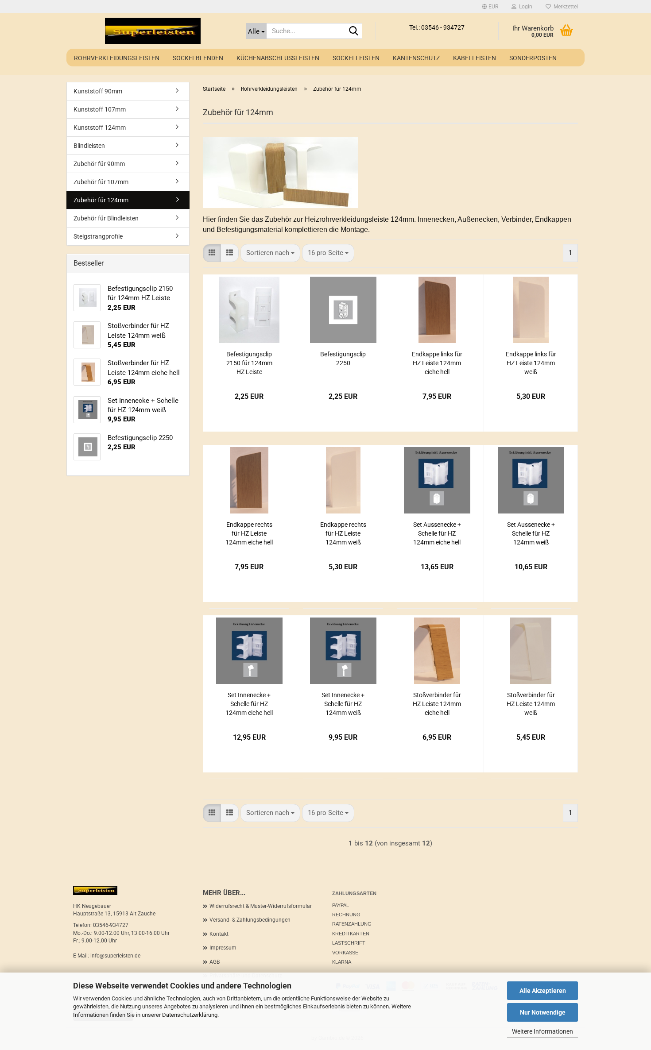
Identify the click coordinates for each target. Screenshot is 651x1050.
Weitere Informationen (542, 1031)
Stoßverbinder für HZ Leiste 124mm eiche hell (437, 703)
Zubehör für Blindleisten (106, 218)
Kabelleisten (474, 58)
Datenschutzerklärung (189, 1014)
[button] (490, 6)
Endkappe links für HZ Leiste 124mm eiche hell (437, 363)
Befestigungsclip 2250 (343, 359)
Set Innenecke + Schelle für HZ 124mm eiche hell (249, 703)
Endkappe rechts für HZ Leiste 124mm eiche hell (249, 533)
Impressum (222, 948)
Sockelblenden (198, 58)
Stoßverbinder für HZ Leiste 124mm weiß (531, 703)
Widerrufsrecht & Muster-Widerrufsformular (260, 906)
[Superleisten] (152, 31)
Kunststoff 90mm (98, 91)
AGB (214, 962)
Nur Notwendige (543, 1012)
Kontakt (219, 934)
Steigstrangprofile (98, 236)
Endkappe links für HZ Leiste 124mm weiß (531, 363)
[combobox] (270, 253)
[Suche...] (353, 31)
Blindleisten (89, 145)
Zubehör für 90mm (99, 163)
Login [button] (524, 7)
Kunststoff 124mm (100, 127)
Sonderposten (533, 58)
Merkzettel (564, 7)
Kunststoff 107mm (100, 109)
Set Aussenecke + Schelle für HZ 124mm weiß (531, 533)
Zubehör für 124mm (101, 200)
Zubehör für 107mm (101, 181)
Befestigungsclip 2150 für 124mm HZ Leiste (249, 363)
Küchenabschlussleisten (277, 58)
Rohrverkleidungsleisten (116, 58)
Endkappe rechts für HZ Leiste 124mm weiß (343, 533)
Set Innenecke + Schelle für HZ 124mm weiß (343, 703)
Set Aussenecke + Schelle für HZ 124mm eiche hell (437, 533)
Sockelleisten (356, 58)
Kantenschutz (416, 58)
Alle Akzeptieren (542, 990)
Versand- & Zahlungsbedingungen (250, 920)
